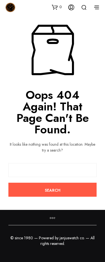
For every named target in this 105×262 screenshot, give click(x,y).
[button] (57, 7)
